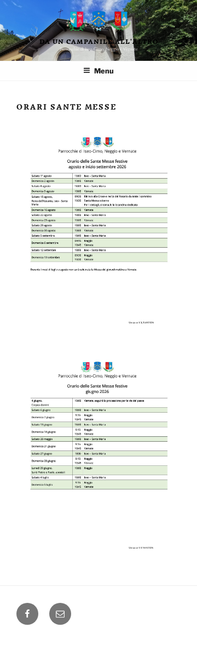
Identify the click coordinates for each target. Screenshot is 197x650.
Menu (104, 71)
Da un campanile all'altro (98, 41)
